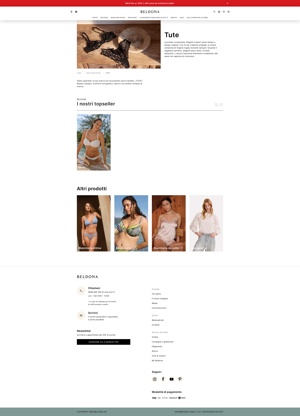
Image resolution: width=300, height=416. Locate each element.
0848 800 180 (95, 292)
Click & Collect (159, 356)
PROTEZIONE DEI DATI (212, 412)
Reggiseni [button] (104, 17)
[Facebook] (163, 379)
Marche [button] (174, 17)
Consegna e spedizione (162, 342)
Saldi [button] (182, 17)
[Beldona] (150, 11)
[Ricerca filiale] (71, 12)
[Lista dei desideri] (224, 12)
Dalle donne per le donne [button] (197, 17)
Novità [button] (95, 17)
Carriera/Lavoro (159, 308)
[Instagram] (155, 379)
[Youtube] (171, 379)
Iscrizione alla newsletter (103, 342)
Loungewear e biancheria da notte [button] (154, 17)
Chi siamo (156, 294)
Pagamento (157, 346)
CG (199, 412)
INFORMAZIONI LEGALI (185, 412)
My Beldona (157, 360)
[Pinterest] (180, 379)
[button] (76, 12)
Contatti (155, 325)
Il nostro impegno (160, 298)
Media (155, 303)
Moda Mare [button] (132, 17)
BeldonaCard (158, 320)
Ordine (155, 337)
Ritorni (155, 351)
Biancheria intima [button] (118, 17)
